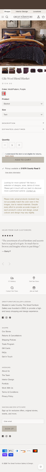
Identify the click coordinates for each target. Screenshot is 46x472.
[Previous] (3, 264)
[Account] (38, 17)
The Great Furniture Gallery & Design (20, 463)
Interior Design (22, 11)
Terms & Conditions (10, 392)
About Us (6, 371)
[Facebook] (3, 317)
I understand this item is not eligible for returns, (23, 155)
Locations (37, 11)
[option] (23, 43)
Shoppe (7, 11)
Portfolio (5, 384)
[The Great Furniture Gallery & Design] (23, 17)
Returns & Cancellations (12, 336)
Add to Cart (23, 159)
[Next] (9, 264)
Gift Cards (6, 348)
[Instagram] (6, 317)
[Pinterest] (10, 317)
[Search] (8, 17)
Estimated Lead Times (13, 129)
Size (4, 110)
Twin (5, 114)
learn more (9, 156)
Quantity (6, 140)
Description (8, 123)
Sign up (9, 428)
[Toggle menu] (2, 17)
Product (5, 99)
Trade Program (8, 344)
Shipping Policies (9, 340)
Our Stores (6, 331)
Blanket (7, 104)
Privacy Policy (7, 396)
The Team (6, 375)
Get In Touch (7, 357)
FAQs (4, 352)
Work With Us (7, 388)
